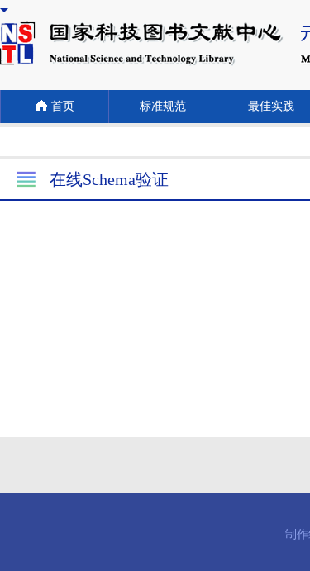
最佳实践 (271, 106)
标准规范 (163, 106)
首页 (62, 106)
